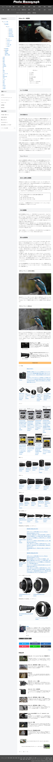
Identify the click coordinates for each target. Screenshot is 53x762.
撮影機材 (26, 638)
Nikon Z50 (11, 31)
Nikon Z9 (10, 30)
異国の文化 (5, 76)
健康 (4, 70)
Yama (27, 626)
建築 (4, 61)
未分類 (4, 88)
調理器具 (4, 66)
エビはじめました (4, 122)
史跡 (4, 83)
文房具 (4, 64)
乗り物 (4, 85)
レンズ (8, 38)
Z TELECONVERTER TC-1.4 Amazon (24, 595)
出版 (4, 60)
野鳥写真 (2, 107)
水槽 (4, 57)
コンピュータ (5, 73)
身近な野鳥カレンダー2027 (6, 124)
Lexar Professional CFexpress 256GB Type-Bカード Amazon (30, 449)
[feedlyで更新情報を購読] (26, 635)
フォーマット (31, 75)
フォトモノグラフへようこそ (6, 97)
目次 (33, 70)
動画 (4, 58)
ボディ (30, 638)
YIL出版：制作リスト (5, 114)
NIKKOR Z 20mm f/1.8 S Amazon (21, 505)
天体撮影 (6, 53)
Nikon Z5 (10, 33)
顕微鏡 (6, 51)
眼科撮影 (6, 50)
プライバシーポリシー (5, 100)
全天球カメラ (9, 40)
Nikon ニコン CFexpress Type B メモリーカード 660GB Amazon (47, 451)
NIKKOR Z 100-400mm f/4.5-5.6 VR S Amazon (22, 520)
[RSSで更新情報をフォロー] (28, 635)
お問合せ (46, 759)
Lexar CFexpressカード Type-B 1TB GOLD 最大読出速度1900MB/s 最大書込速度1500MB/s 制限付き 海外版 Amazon (38, 449)
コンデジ (8, 41)
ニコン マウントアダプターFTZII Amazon (42, 618)
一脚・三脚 (9, 44)
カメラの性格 (31, 72)
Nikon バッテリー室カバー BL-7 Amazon (27, 396)
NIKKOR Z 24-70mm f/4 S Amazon (41, 470)
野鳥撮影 (6, 48)
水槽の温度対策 (4, 117)
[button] (15, 128)
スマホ (8, 43)
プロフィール (3, 102)
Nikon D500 (11, 34)
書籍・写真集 (7, 54)
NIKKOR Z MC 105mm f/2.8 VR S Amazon (41, 503)
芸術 (4, 63)
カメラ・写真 (22, 638)
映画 (21, 759)
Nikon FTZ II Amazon (33, 396)
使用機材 (2, 105)
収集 (4, 82)
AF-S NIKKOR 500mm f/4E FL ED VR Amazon (26, 614)
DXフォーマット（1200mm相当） (35, 81)
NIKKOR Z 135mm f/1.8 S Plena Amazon (47, 503)
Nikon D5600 (11, 36)
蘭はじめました (4, 119)
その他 (8, 46)
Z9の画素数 (31, 78)
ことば (4, 79)
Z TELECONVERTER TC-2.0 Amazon (38, 595)
